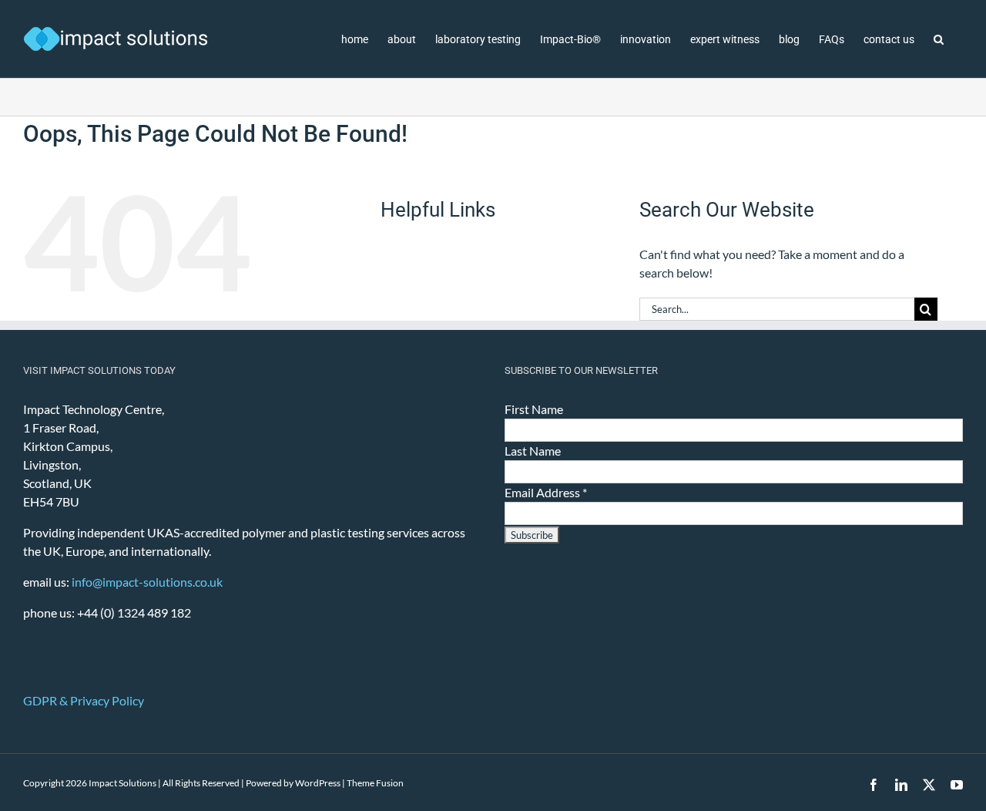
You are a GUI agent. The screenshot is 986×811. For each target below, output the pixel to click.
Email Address (546, 492)
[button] (939, 39)
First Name (534, 409)
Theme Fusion (375, 783)
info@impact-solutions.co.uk (147, 581)
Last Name (533, 450)
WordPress (317, 783)
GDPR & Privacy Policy (83, 700)
